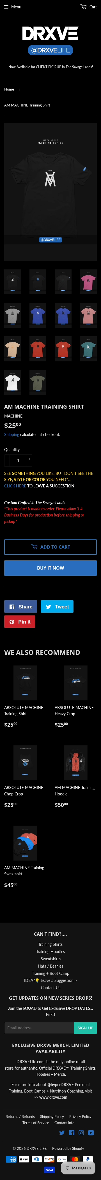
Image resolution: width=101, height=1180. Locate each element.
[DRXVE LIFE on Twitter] (62, 1133)
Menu (16, 6)
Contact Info (64, 1122)
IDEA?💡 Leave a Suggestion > (50, 980)
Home (9, 89)
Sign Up (85, 1027)
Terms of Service (35, 1122)
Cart (92, 6)
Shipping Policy (52, 1116)
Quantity (12, 449)
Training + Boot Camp (50, 973)
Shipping (11, 434)
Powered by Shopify (68, 1148)
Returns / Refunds (20, 1116)
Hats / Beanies (50, 966)
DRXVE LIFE (37, 1148)
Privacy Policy (80, 1116)
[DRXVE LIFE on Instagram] (81, 1133)
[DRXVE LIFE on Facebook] (72, 1133)
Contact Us (50, 987)
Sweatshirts (51, 958)
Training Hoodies (50, 951)
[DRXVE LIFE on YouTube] (91, 1133)
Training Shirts (50, 944)
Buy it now (50, 568)
